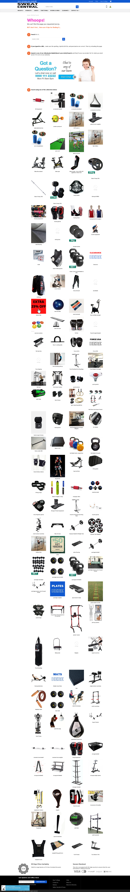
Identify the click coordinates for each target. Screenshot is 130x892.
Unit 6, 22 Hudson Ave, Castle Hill (27, 1)
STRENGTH (28, 11)
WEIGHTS (20, 11)
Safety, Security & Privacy (59, 887)
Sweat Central (25, 891)
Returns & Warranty (71, 885)
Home (28, 15)
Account (91, 1)
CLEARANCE (65, 11)
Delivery (55, 885)
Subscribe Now (40, 882)
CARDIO (36, 11)
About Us (68, 883)
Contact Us (55, 883)
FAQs (96, 1)
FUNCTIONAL (44, 11)
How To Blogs (104, 1)
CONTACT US (75, 11)
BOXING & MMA (55, 11)
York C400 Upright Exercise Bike (13, 887)
